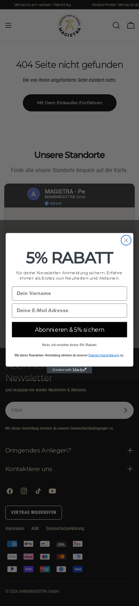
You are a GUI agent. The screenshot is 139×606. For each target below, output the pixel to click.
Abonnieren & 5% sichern (69, 329)
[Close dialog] (126, 240)
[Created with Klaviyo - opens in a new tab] (69, 369)
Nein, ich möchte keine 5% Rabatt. (69, 345)
